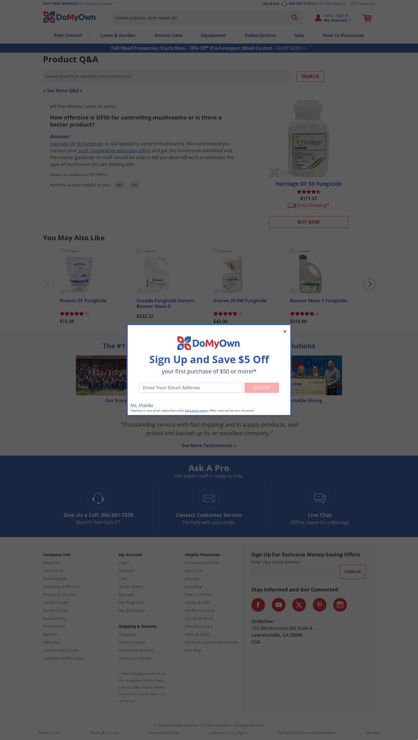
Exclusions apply (196, 410)
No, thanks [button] (141, 405)
